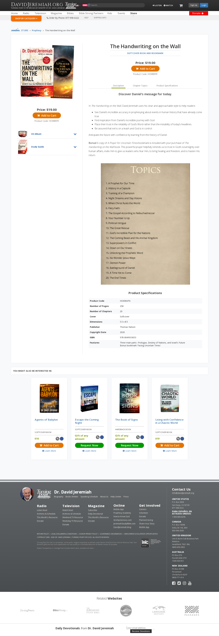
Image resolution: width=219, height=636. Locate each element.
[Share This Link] (57, 439)
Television (71, 506)
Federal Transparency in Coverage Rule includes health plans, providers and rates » (65, 548)
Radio (41, 506)
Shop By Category (25, 18)
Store (24, 30)
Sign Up (193, 5)
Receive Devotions (141, 631)
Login (204, 5)
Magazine (96, 506)
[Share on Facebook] (61, 439)
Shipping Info (100, 17)
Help (86, 17)
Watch (169, 5)
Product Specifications (167, 85)
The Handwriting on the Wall (60, 30)
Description (118, 85)
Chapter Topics (140, 85)
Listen (158, 5)
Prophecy (36, 30)
